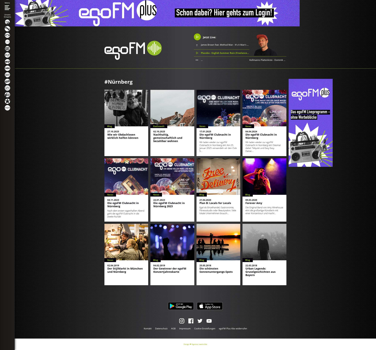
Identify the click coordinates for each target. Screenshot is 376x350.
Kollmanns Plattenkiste (260, 59)
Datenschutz (161, 328)
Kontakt (148, 328)
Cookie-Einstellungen (204, 328)
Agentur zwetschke (199, 344)
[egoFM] (133, 58)
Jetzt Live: (209, 37)
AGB (173, 328)
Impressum (185, 328)
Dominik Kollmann (283, 59)
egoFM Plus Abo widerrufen (233, 328)
